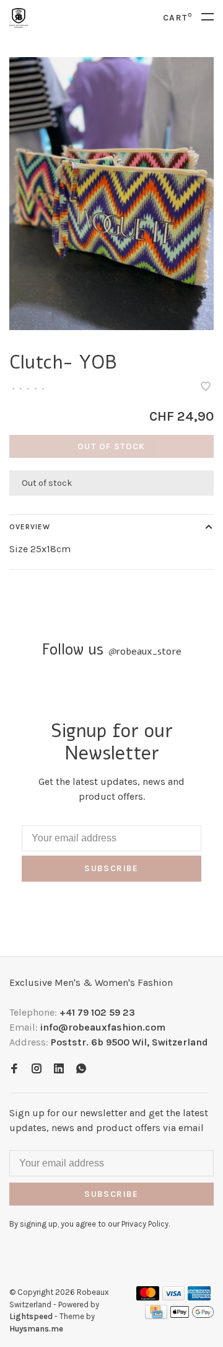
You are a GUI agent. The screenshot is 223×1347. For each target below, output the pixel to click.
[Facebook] (14, 1069)
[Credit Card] (156, 1316)
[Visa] (173, 1297)
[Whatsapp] (81, 1069)
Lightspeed (31, 1316)
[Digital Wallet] (192, 1316)
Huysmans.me (36, 1328)
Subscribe (111, 868)
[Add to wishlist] (206, 387)
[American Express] (199, 1297)
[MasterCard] (147, 1297)
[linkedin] (59, 1069)
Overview (29, 526)
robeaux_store (144, 651)
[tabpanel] (111, 193)
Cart (177, 17)
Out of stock (111, 446)
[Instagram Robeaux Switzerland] (37, 1069)
